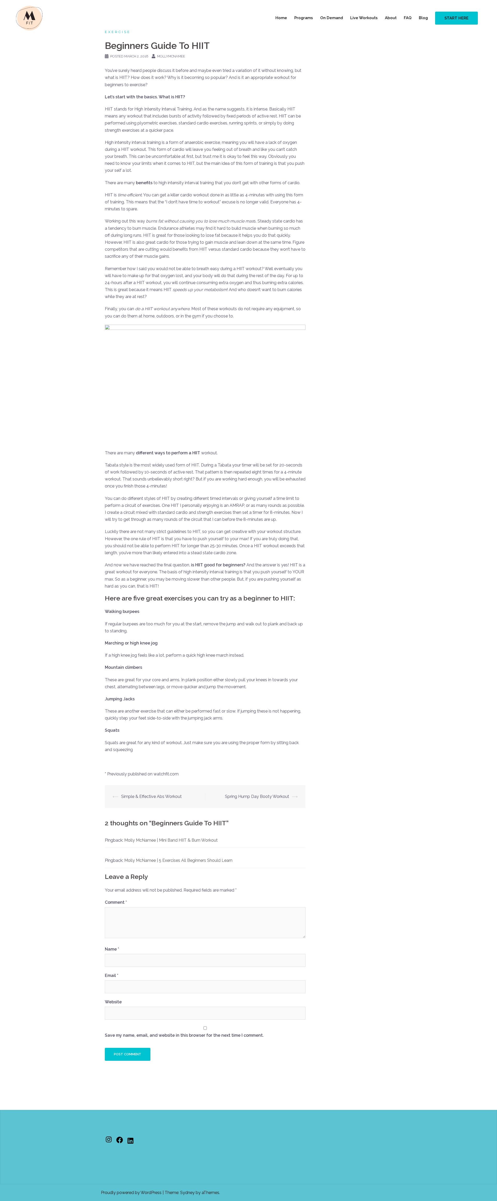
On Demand (331, 18)
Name (112, 949)
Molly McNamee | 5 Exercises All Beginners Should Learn (178, 860)
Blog (423, 18)
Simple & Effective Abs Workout (151, 796)
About (391, 18)
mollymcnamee (171, 56)
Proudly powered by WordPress (131, 1192)
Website (113, 1001)
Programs (303, 18)
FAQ (408, 18)
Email (111, 975)
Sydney (187, 1192)
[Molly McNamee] (29, 17)
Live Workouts (364, 18)
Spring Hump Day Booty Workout (257, 796)
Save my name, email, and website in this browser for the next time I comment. (184, 1035)
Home (281, 18)
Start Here (456, 18)
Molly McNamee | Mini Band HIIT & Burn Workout (171, 840)
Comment (116, 902)
